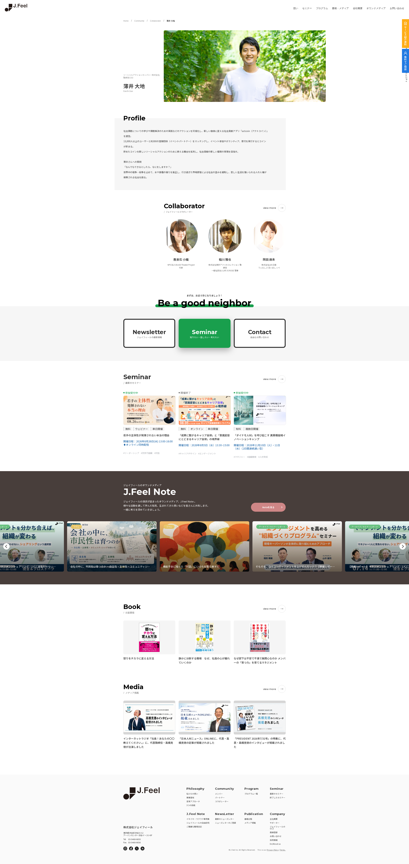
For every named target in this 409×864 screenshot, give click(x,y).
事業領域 (190, 797)
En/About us (275, 843)
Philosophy (195, 788)
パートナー (220, 797)
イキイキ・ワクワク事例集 (197, 819)
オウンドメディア (376, 8)
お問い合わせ (397, 8)
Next (402, 546)
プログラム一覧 (251, 793)
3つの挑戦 (190, 805)
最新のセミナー (276, 793)
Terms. (283, 850)
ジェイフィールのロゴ (277, 827)
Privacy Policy (273, 850)
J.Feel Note (195, 814)
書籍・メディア (340, 8)
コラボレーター (221, 801)
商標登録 (274, 832)
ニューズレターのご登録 (225, 822)
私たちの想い (192, 793)
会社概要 (358, 8)
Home (126, 21)
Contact (259, 334)
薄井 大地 (171, 21)
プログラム (322, 8)
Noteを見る (268, 507)
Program (251, 788)
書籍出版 (248, 819)
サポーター (274, 822)
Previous (6, 546)
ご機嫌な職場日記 (194, 826)
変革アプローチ (193, 801)
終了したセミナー (277, 797)
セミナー (307, 8)
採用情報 (274, 840)
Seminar (204, 334)
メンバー (219, 793)
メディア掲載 (250, 822)
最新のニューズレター (224, 819)
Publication (253, 814)
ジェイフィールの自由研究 (197, 822)
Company (277, 814)
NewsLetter (224, 814)
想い (295, 8)
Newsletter (149, 334)
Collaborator (155, 21)
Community (139, 21)
